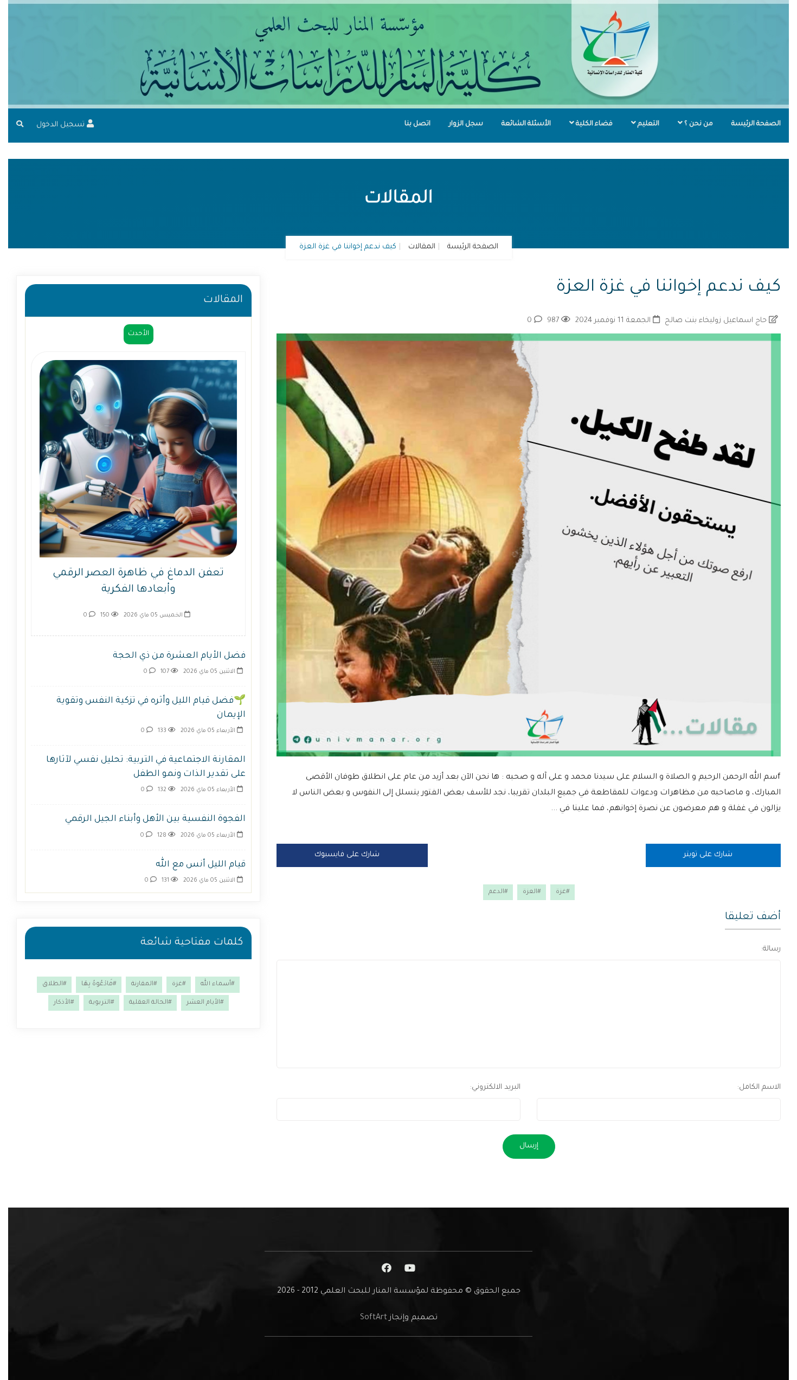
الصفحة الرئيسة (756, 124)
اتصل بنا (417, 124)
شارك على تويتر (709, 855)
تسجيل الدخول (61, 125)
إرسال (528, 1146)
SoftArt (373, 1318)
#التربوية (101, 1002)
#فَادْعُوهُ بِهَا (98, 984)
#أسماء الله (217, 984)
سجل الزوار (466, 124)
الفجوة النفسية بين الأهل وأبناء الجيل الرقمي (155, 819)
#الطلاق (54, 984)
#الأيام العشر (205, 1002)
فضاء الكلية (593, 124)
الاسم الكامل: (759, 1087)
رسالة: (771, 949)
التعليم (647, 124)
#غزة (562, 892)
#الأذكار (64, 1002)
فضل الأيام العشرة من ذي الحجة (179, 656)
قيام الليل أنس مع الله (201, 865)
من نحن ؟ (698, 124)
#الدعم (498, 892)
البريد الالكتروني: (495, 1087)
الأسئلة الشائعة (526, 124)
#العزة (532, 892)
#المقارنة (144, 984)
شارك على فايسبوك (348, 855)
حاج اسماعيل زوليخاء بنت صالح (717, 321)
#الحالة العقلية (150, 1002)
